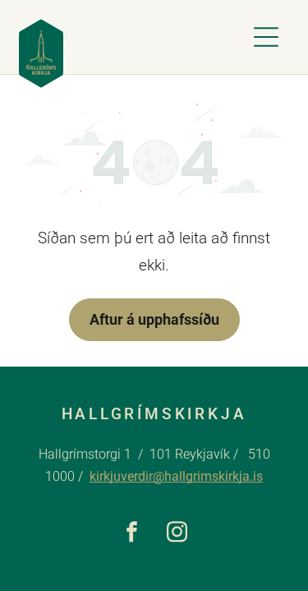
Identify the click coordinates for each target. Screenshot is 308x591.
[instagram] (177, 533)
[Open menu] (266, 37)
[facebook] (132, 533)
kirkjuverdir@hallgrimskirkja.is (176, 476)
